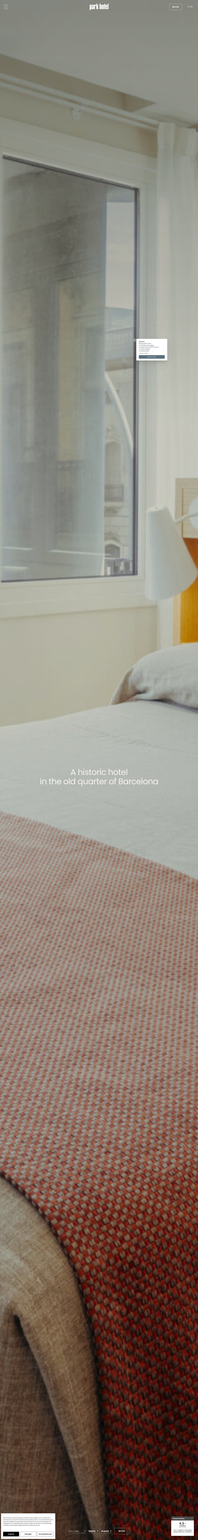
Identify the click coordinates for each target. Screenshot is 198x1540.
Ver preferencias (45, 1534)
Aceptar (11, 1534)
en (191, 6)
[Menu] (5, 7)
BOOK (176, 6)
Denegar (28, 1534)
